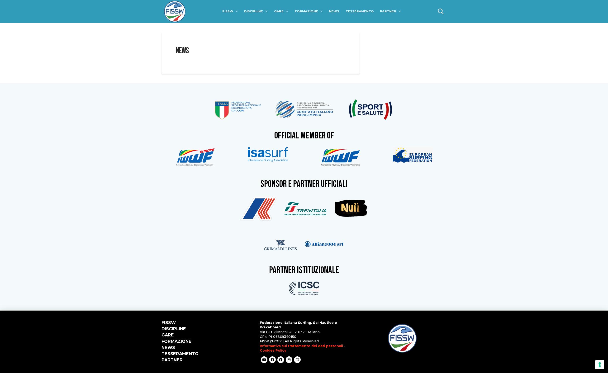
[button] (440, 11)
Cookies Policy (273, 350)
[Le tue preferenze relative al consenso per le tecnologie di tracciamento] (599, 364)
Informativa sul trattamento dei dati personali (301, 346)
